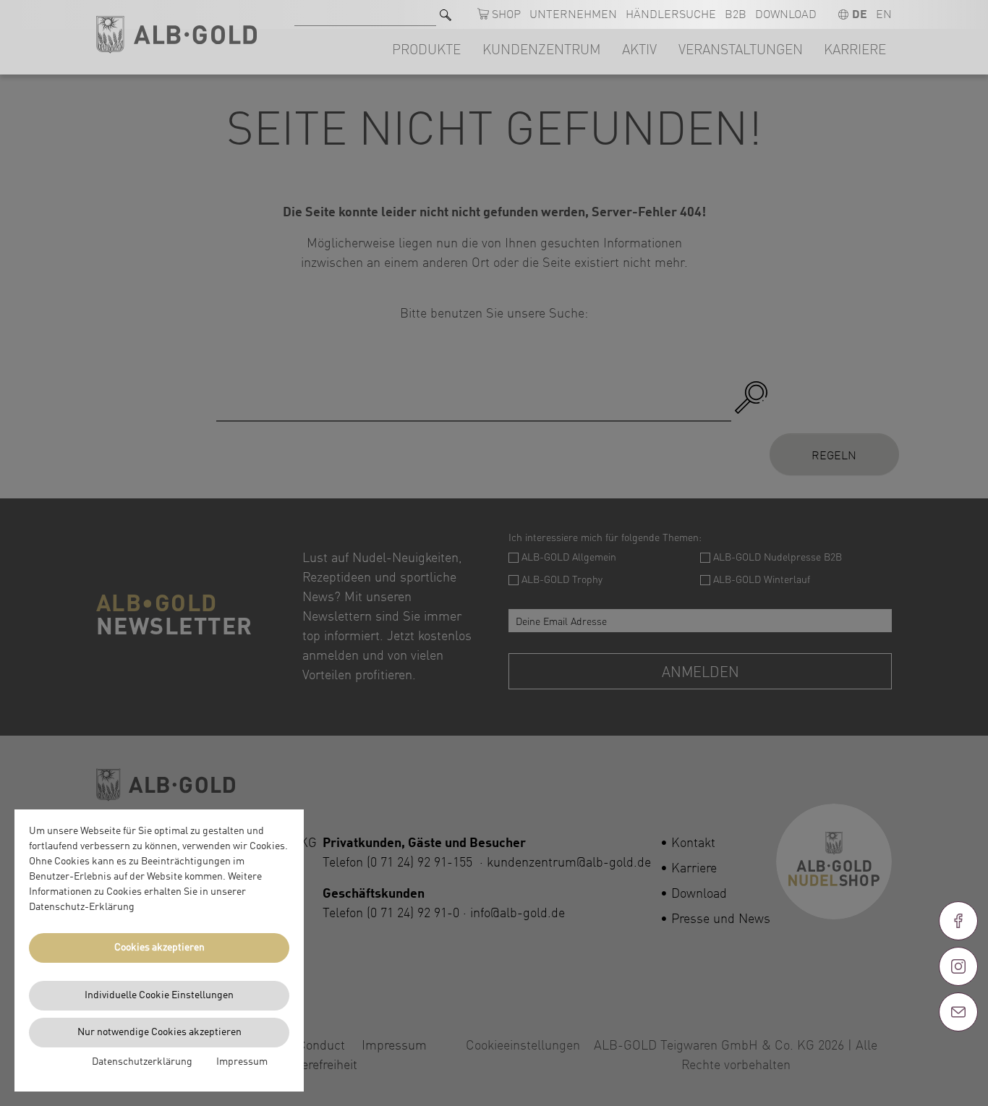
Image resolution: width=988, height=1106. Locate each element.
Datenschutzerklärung (142, 1062)
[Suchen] (445, 15)
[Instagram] (958, 966)
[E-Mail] (958, 1011)
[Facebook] (958, 920)
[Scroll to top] (958, 1064)
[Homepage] (176, 35)
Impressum (242, 1062)
